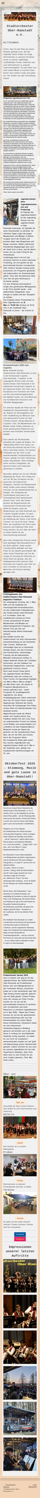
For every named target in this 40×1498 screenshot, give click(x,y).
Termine (20, 1218)
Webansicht (33, 1487)
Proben (20, 1180)
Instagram (20, 1239)
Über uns (20, 1102)
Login (35, 1485)
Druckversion (10, 1485)
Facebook (20, 1234)
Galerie (20, 1143)
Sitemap (6, 1487)
